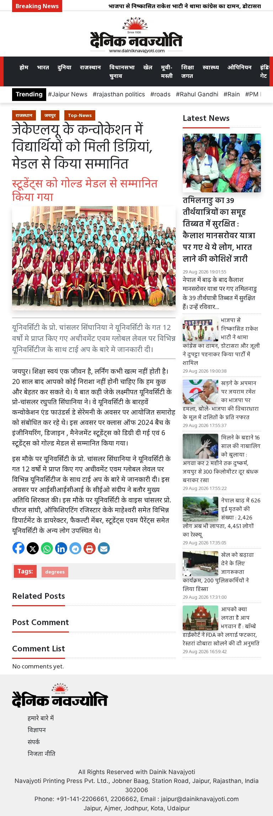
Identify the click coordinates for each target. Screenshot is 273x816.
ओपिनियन (240, 67)
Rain (234, 94)
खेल (147, 67)
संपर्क (34, 742)
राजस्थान (90, 67)
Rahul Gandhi (199, 94)
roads (162, 94)
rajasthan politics (121, 94)
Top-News (80, 115)
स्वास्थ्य (211, 67)
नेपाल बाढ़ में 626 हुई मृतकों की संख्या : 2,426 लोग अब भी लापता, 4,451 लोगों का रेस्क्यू (222, 518)
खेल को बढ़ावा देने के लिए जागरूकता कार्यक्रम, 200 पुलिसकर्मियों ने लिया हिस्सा (218, 572)
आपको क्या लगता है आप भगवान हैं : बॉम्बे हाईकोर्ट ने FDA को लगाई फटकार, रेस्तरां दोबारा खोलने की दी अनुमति (221, 627)
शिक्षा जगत (187, 71)
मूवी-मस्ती (167, 71)
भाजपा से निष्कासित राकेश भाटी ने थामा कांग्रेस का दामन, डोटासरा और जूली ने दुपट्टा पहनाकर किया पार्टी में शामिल (221, 342)
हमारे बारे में (41, 718)
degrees (55, 572)
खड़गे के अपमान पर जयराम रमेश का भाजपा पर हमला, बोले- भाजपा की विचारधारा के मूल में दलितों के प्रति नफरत (221, 400)
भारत (43, 67)
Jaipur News (69, 94)
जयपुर (50, 115)
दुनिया (64, 67)
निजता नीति (41, 753)
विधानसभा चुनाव (122, 71)
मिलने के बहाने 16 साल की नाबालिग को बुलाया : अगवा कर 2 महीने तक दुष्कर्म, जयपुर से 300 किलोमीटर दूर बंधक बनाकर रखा (222, 459)
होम (24, 67)
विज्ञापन (37, 730)
